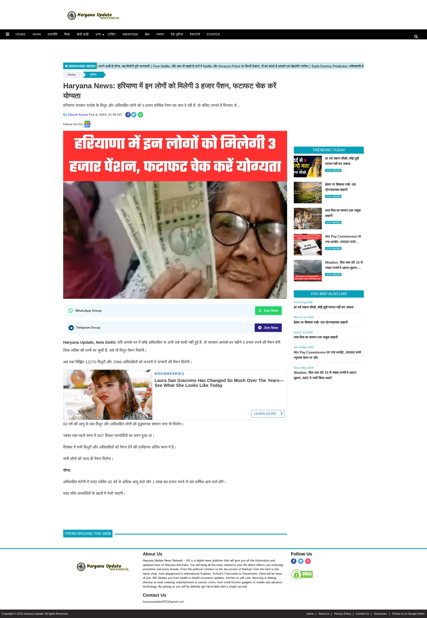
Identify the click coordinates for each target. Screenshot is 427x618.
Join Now (270, 310)
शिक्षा (67, 34)
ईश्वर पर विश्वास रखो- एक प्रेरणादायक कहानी (321, 322)
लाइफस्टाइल (130, 34)
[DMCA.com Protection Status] (302, 574)
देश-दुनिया (177, 34)
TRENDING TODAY (328, 150)
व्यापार (160, 34)
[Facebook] (293, 561)
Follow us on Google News (408, 613)
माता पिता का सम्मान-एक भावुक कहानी (316, 337)
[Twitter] (301, 561)
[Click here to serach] (417, 36)
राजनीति (53, 34)
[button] (7, 34)
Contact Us (154, 595)
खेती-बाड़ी (83, 34)
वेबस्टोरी (195, 34)
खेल (147, 34)
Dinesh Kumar (78, 114)
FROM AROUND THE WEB (88, 533)
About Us (152, 553)
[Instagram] (308, 561)
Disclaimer (380, 613)
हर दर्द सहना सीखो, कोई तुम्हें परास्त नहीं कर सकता (323, 307)
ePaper (213, 34)
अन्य (98, 34)
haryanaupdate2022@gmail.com (163, 601)
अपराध (36, 34)
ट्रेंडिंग (112, 34)
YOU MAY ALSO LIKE (328, 294)
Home (21, 34)
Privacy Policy (342, 613)
